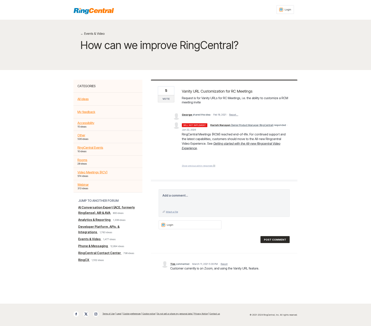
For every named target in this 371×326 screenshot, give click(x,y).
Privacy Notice (201, 313)
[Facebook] (78, 314)
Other (81, 135)
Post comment (275, 239)
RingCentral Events (90, 147)
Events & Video (89, 239)
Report (224, 263)
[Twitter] (88, 314)
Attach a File (172, 211)
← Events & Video (92, 33)
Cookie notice (148, 313)
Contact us (214, 313)
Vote (166, 98)
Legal (118, 313)
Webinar (83, 185)
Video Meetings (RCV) (92, 172)
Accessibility (85, 123)
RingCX (84, 260)
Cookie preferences (132, 313)
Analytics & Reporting (94, 220)
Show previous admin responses (198, 165)
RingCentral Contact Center (100, 253)
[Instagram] (97, 314)
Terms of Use (108, 313)
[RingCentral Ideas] (93, 11)
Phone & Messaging (93, 246)
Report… (233, 114)
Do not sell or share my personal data (175, 313)
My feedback (86, 112)
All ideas (83, 99)
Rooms (82, 160)
